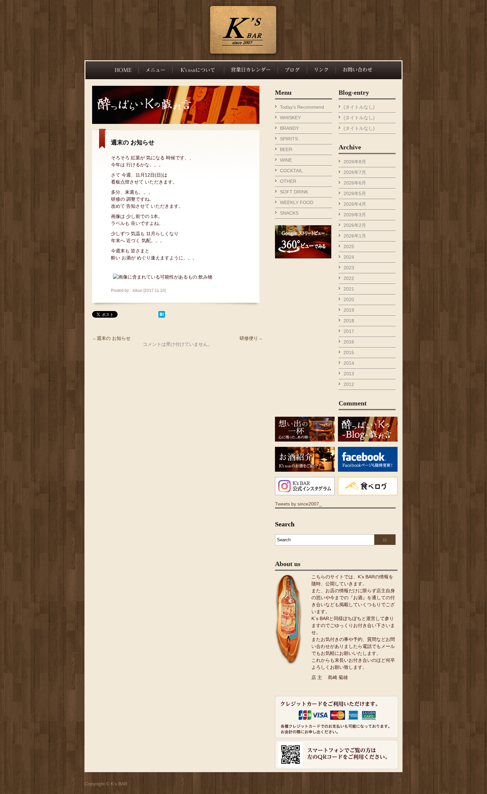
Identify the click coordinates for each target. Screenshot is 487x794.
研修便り (249, 338)
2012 (349, 384)
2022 (349, 278)
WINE (286, 160)
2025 (349, 246)
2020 (349, 299)
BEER (286, 149)
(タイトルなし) (359, 107)
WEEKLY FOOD (296, 202)
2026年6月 (355, 182)
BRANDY (289, 128)
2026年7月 (355, 172)
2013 (349, 373)
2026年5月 (355, 193)
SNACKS (289, 213)
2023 (349, 267)
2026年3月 (355, 214)
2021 (349, 288)
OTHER (288, 181)
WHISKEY (290, 117)
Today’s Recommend (302, 107)
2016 (349, 341)
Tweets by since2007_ (298, 503)
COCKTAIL (291, 170)
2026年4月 (355, 204)
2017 (349, 331)
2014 (349, 363)
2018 (349, 320)
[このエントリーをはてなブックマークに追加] (161, 316)
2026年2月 (355, 225)
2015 (349, 352)
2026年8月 (355, 161)
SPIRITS (289, 138)
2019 (349, 310)
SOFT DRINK (294, 191)
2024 (349, 257)
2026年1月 (355, 235)
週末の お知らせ (132, 142)
